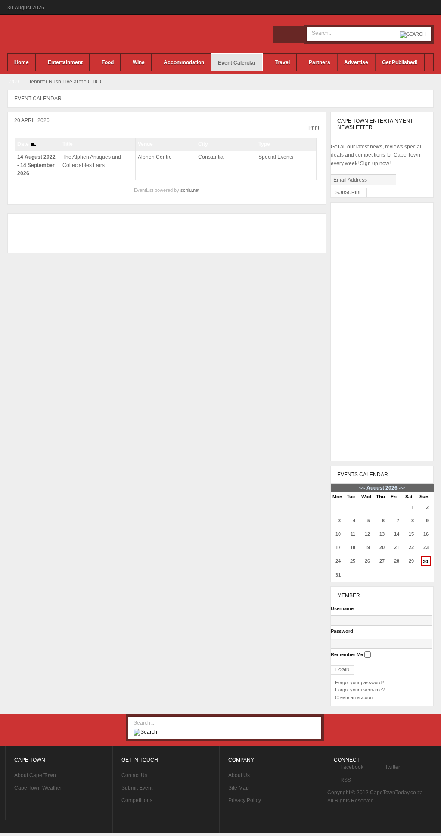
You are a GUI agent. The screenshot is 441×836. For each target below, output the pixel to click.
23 (426, 547)
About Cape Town (35, 775)
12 (367, 534)
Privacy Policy (244, 800)
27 (382, 561)
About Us (239, 775)
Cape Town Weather (38, 788)
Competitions (136, 800)
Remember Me (347, 654)
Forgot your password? (359, 682)
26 (367, 561)
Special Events (275, 157)
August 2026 (382, 488)
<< (362, 488)
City (203, 144)
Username (342, 608)
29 (411, 561)
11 (353, 534)
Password (342, 631)
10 (338, 534)
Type (264, 144)
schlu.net (189, 190)
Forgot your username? (360, 689)
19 (367, 547)
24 (338, 561)
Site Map (238, 788)
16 (426, 534)
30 (425, 561)
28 (396, 561)
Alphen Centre (155, 157)
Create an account (354, 697)
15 (411, 534)
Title (67, 144)
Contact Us (134, 775)
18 (352, 547)
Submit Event (136, 788)
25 (352, 561)
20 (382, 547)
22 (411, 547)
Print (313, 128)
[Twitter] (295, 34)
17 (338, 547)
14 (396, 534)
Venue (145, 144)
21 (396, 547)
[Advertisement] (164, 233)
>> (401, 488)
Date (23, 144)
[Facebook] (282, 34)
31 (338, 574)
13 (382, 534)
